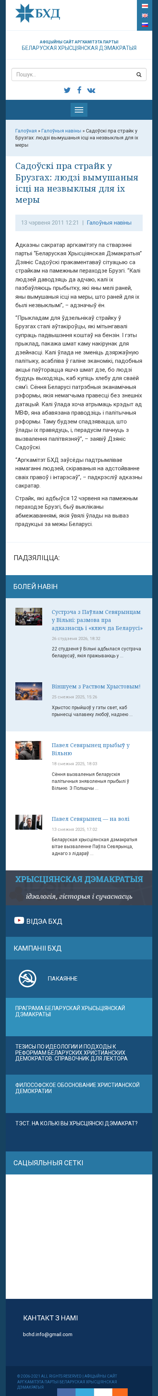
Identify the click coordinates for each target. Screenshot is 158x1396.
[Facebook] (66, 1392)
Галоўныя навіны (109, 222)
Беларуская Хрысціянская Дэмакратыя (79, 45)
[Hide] (124, 1392)
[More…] (116, 1392)
